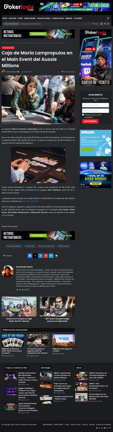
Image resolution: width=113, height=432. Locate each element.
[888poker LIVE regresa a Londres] (64, 340)
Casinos (85, 424)
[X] (20, 289)
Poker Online (30, 18)
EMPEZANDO (58, 424)
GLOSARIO (78, 18)
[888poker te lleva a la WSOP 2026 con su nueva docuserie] (13, 340)
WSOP (20, 18)
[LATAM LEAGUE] (38, 34)
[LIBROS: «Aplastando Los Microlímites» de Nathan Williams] (46, 376)
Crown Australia (47, 246)
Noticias (12, 18)
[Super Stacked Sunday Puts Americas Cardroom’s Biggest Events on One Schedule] (11, 406)
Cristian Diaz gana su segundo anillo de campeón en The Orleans (37, 351)
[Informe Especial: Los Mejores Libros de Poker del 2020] (81, 397)
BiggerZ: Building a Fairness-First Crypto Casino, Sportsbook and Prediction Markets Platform (27, 393)
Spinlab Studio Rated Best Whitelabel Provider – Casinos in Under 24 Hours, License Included (53, 24)
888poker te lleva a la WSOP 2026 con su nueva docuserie (12, 351)
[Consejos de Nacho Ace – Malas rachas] (46, 399)
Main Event (64, 246)
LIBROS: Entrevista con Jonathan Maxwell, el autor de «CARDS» (98, 375)
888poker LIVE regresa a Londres (62, 350)
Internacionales (13, 43)
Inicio (4, 18)
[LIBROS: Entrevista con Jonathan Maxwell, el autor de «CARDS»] (81, 376)
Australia (30, 246)
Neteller (92, 424)
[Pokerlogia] (19, 7)
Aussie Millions (14, 246)
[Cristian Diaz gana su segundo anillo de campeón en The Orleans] (38, 340)
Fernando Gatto (11, 72)
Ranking (68, 18)
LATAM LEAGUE (58, 18)
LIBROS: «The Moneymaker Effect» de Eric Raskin (98, 386)
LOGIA (67, 424)
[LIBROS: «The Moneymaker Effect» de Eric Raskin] (81, 387)
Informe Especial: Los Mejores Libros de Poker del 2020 (98, 396)
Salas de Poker (43, 18)
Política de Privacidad (103, 424)
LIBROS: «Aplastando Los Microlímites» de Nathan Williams (62, 375)
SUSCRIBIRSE (90, 121)
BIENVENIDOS (48, 424)
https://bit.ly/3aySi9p (30, 201)
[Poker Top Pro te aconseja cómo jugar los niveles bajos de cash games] (46, 385)
